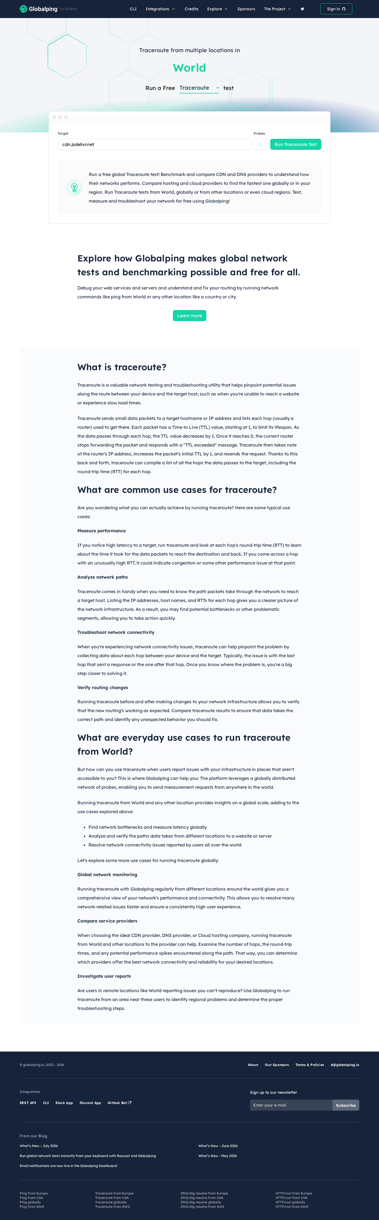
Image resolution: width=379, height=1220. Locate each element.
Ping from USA (31, 1198)
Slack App (64, 1103)
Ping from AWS (32, 1206)
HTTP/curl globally (290, 1202)
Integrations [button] (157, 8)
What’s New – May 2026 (217, 1156)
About (253, 1065)
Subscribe (346, 1105)
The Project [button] (274, 8)
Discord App (90, 1103)
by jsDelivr (68, 9)
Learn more (189, 315)
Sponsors (246, 8)
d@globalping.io (345, 1065)
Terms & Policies (309, 1065)
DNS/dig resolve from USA (202, 1198)
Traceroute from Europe (114, 1193)
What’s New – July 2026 (39, 1146)
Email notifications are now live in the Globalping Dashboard (68, 1166)
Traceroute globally (111, 1202)
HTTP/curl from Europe (294, 1193)
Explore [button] (214, 8)
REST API (28, 1103)
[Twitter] (302, 8)
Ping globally (30, 1202)
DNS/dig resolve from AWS (202, 1206)
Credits (191, 8)
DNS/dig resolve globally (201, 1202)
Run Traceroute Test (296, 144)
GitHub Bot (118, 1103)
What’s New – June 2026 (218, 1146)
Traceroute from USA (112, 1198)
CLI (133, 8)
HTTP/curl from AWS (292, 1206)
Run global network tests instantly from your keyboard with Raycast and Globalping (88, 1156)
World (189, 67)
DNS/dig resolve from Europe (204, 1193)
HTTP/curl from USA (291, 1198)
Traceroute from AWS (112, 1206)
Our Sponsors (277, 1065)
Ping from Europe (34, 1193)
